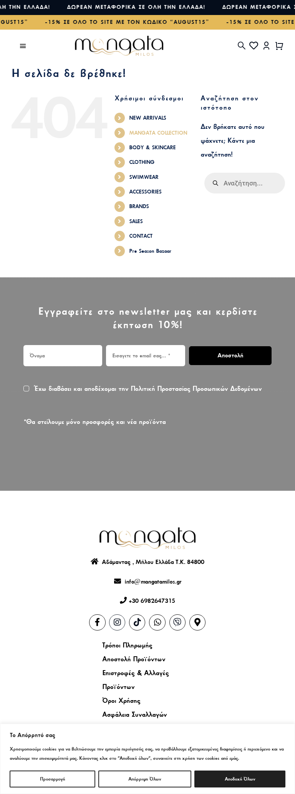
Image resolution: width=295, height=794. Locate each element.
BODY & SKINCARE (152, 147)
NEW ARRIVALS (147, 118)
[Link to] (157, 622)
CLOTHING (141, 162)
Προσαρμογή (52, 779)
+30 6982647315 (152, 600)
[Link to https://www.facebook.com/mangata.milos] (97, 622)
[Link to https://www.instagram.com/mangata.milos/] (117, 622)
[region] (147, 759)
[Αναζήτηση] (241, 45)
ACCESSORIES (145, 191)
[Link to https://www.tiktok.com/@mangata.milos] (137, 622)
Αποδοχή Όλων (240, 779)
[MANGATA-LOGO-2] (119, 39)
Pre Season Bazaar (150, 251)
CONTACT (140, 236)
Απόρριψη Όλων (144, 779)
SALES (136, 221)
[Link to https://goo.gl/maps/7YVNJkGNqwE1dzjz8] (197, 622)
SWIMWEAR (143, 177)
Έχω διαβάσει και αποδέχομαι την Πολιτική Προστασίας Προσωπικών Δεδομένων (148, 388)
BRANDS (139, 206)
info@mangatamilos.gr (151, 581)
